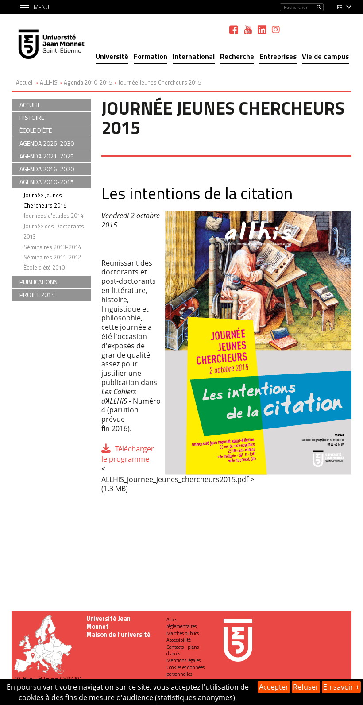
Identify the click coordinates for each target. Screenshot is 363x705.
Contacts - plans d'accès (182, 650)
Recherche (237, 56)
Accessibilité (178, 639)
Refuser (306, 687)
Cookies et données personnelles (185, 671)
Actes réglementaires (181, 623)
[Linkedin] (262, 29)
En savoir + (341, 687)
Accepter (274, 687)
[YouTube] (247, 29)
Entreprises (278, 56)
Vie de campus (325, 56)
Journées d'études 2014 (53, 215)
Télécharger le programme (127, 454)
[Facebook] (233, 29)
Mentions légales (183, 660)
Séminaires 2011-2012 (52, 257)
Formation (150, 56)
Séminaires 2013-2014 (52, 247)
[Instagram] (276, 29)
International (194, 56)
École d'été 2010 (44, 267)
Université (112, 56)
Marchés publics (182, 633)
